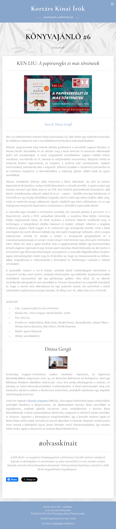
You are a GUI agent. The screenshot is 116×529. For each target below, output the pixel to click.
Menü (112, 4)
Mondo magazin (38, 400)
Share (14, 479)
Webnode (58, 523)
